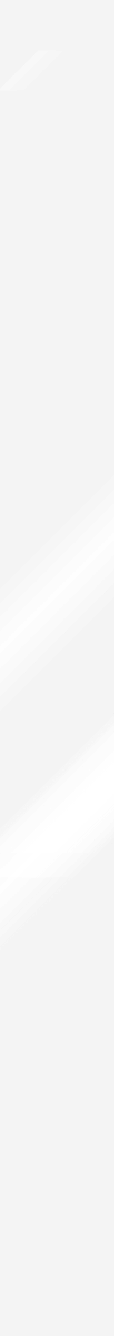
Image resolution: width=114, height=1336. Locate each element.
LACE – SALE (7, 523)
